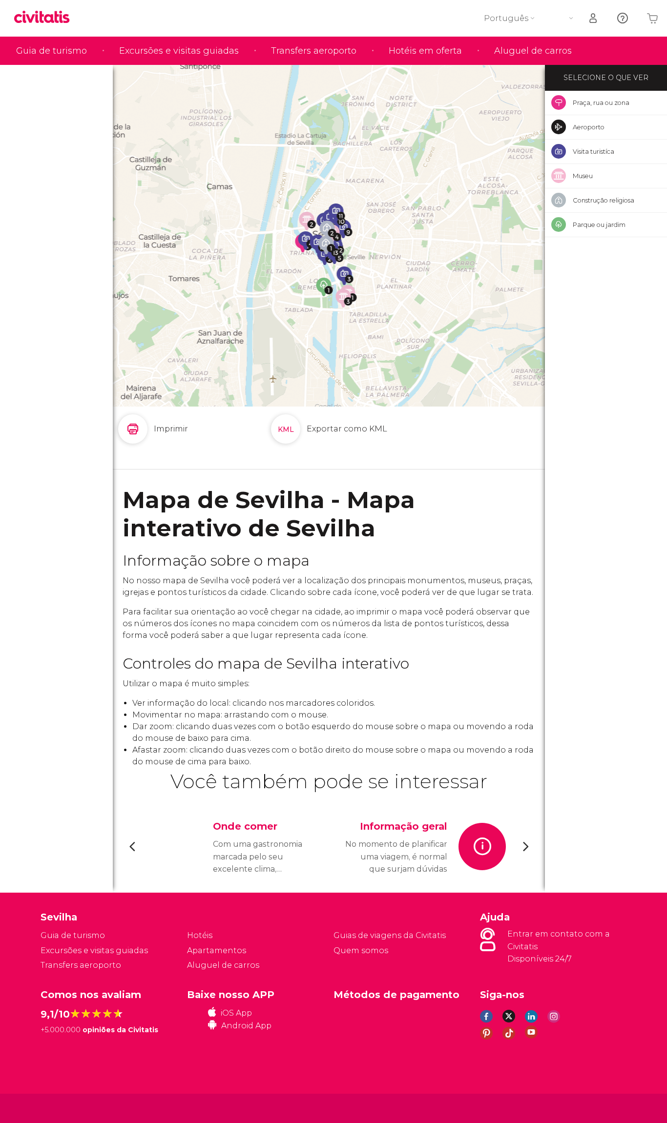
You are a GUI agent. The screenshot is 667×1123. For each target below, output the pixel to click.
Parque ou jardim (599, 224)
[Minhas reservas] (593, 18)
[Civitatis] (65, 1107)
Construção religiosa (603, 200)
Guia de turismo (51, 50)
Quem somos (361, 950)
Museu (583, 176)
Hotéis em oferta (425, 50)
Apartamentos (216, 950)
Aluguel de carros (533, 50)
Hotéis (199, 935)
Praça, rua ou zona (601, 102)
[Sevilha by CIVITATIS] (45, 18)
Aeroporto (588, 127)
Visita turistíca (593, 151)
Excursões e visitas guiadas (179, 50)
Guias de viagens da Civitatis (390, 935)
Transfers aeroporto (313, 50)
